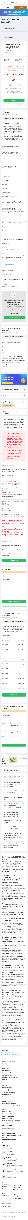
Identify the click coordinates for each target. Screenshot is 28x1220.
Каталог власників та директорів (11, 1120)
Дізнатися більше (8, 383)
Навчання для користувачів (9, 1077)
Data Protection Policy (18, 1189)
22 (18, 360)
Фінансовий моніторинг (8, 1092)
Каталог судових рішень (8, 1116)
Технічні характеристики (17, 1195)
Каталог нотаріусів (7, 1125)
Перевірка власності (7, 1094)
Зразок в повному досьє (14, 601)
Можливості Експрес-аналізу (14, 104)
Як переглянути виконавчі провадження (13, 1131)
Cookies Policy (16, 1192)
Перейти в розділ (14, 560)
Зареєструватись (14, 317)
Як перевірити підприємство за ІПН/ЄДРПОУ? (12, 1136)
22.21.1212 (4, 731)
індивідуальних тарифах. (14, 14)
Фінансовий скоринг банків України (11, 1106)
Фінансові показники (7, 1096)
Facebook (4, 1186)
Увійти (7, 7)
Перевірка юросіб (7, 1087)
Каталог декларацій (7, 1123)
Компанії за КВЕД (7, 1114)
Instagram (4, 1193)
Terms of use (16, 1187)
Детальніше (23, 221)
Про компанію (6, 1066)
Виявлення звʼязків (7, 1101)
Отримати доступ (9, 405)
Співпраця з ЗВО (6, 1072)
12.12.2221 (4, 736)
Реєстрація (21, 7)
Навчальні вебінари (7, 1075)
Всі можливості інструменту (14, 605)
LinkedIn (4, 1188)
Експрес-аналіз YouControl (9, 1103)
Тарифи (4, 1063)
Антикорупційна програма (17, 1199)
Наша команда (6, 1068)
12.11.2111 (4, 723)
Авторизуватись (14, 313)
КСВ (3, 1082)
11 (24, 360)
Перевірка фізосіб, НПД (8, 1090)
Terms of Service (17, 1185)
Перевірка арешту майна (9, 1139)
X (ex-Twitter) (5, 1195)
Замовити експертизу (9, 37)
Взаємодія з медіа (7, 1070)
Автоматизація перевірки (9, 1099)
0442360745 (5, 288)
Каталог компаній (7, 1111)
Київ (3, 1039)
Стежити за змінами (9, 28)
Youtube (4, 1191)
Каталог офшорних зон (8, 1118)
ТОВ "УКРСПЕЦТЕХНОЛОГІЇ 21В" (9, 1055)
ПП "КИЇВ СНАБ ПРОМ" (7, 1053)
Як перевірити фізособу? (8, 1133)
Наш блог (4, 1079)
